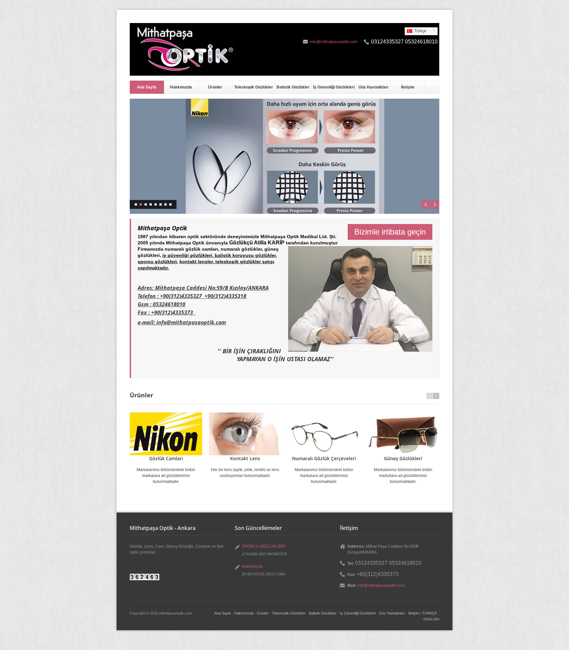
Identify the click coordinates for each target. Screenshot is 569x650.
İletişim (408, 87)
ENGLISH (431, 619)
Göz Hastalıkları (373, 87)
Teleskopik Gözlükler (253, 87)
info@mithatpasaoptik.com (333, 41)
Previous (425, 204)
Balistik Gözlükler (293, 87)
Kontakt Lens (245, 458)
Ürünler (215, 87)
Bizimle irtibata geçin (390, 231)
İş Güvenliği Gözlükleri (334, 87)
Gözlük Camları (166, 458)
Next (434, 204)
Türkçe (415, 31)
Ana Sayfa (146, 87)
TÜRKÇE (429, 613)
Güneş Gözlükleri (403, 458)
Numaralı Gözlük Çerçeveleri (324, 458)
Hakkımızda (181, 87)
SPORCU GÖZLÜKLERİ (263, 546)
